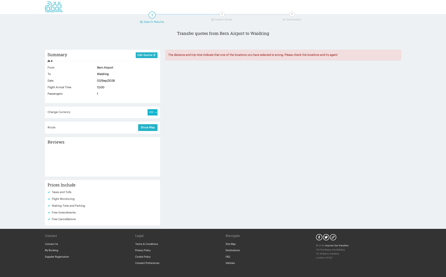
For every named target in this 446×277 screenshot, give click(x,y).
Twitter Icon (326, 237)
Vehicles (230, 263)
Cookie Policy (143, 257)
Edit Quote (145, 55)
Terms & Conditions (146, 244)
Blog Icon (333, 237)
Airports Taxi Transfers (337, 245)
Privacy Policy (143, 250)
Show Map (148, 127)
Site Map (231, 244)
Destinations (233, 250)
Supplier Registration (57, 257)
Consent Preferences (147, 263)
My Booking (51, 250)
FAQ (228, 257)
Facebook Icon (319, 237)
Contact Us (51, 244)
